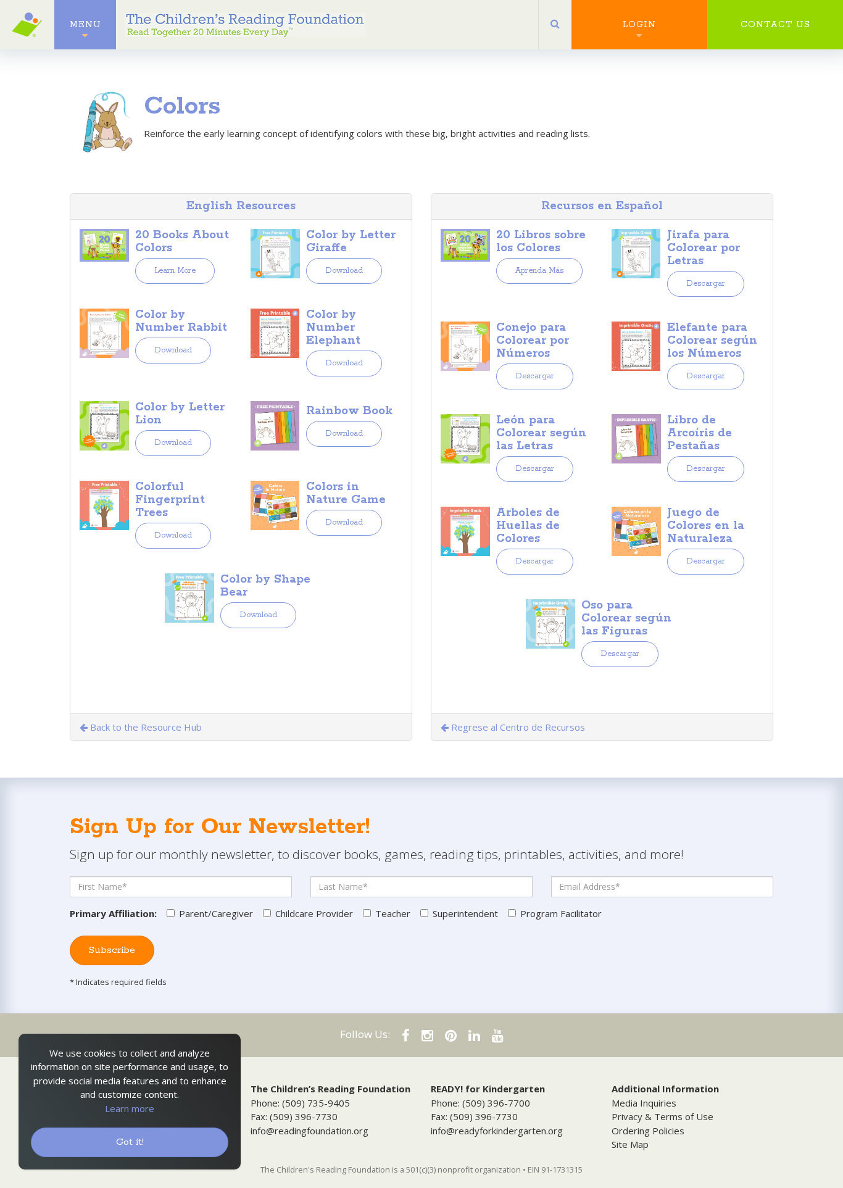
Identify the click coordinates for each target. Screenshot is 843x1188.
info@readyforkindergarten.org (497, 1130)
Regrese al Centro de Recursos (517, 727)
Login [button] (639, 24)
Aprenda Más (539, 270)
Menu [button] (85, 24)
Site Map (630, 1144)
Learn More (175, 270)
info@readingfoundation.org (309, 1130)
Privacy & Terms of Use (662, 1116)
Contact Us (775, 24)
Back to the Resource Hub (145, 727)
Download (344, 270)
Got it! (130, 1142)
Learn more (129, 1108)
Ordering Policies (648, 1130)
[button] (555, 24)
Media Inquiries (644, 1103)
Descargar (705, 283)
